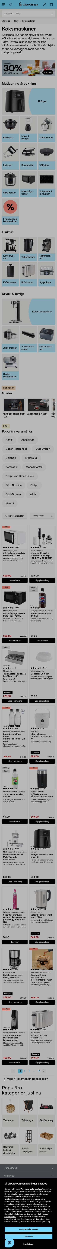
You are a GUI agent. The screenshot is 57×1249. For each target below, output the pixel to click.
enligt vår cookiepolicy (23, 1194)
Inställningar (28, 1244)
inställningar (10, 1217)
